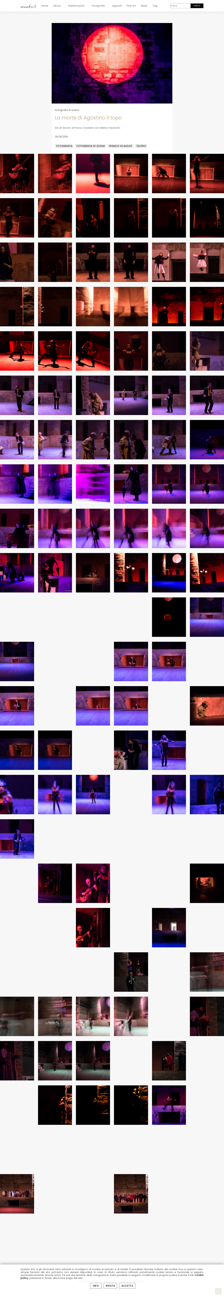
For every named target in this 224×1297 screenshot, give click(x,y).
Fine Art (131, 5)
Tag (155, 5)
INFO (96, 1285)
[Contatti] (161, 6)
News (144, 5)
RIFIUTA (110, 1285)
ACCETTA (127, 1285)
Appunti (117, 5)
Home (44, 5)
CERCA (196, 5)
